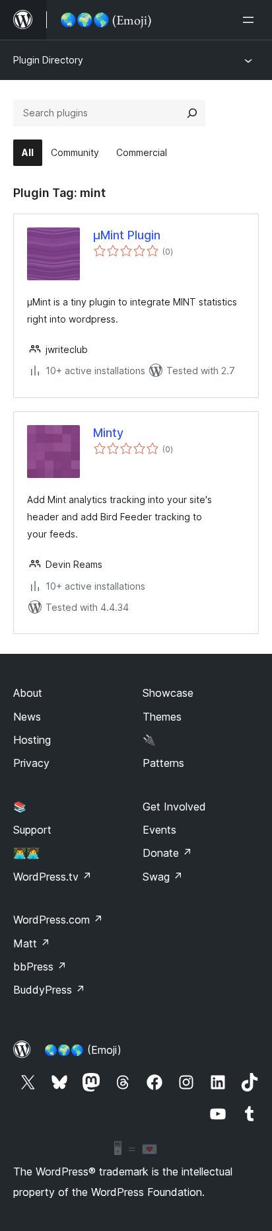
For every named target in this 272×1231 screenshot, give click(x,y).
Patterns (163, 763)
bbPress (40, 966)
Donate (167, 852)
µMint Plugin (126, 235)
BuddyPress (49, 989)
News (27, 716)
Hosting (32, 739)
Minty (108, 433)
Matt (31, 943)
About (27, 692)
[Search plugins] (192, 113)
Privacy (31, 763)
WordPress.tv (52, 876)
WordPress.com (58, 919)
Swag (163, 876)
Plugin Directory (48, 59)
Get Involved (174, 806)
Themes (162, 716)
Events (159, 829)
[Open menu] (251, 20)
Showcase (168, 692)
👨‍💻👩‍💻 (26, 852)
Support (32, 829)
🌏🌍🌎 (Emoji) (82, 1049)
